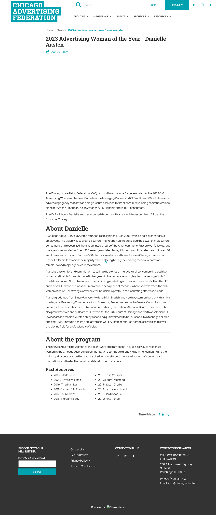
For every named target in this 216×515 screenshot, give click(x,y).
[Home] (36, 11)
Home (49, 30)
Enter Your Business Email (31, 458)
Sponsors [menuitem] (139, 16)
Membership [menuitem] (101, 16)
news (60, 30)
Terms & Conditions (82, 466)
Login (153, 5)
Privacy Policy (79, 460)
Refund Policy (79, 455)
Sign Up (37, 471)
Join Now (177, 5)
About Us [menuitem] (80, 16)
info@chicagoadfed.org (182, 483)
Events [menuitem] (121, 16)
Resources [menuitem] (161, 16)
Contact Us (77, 449)
